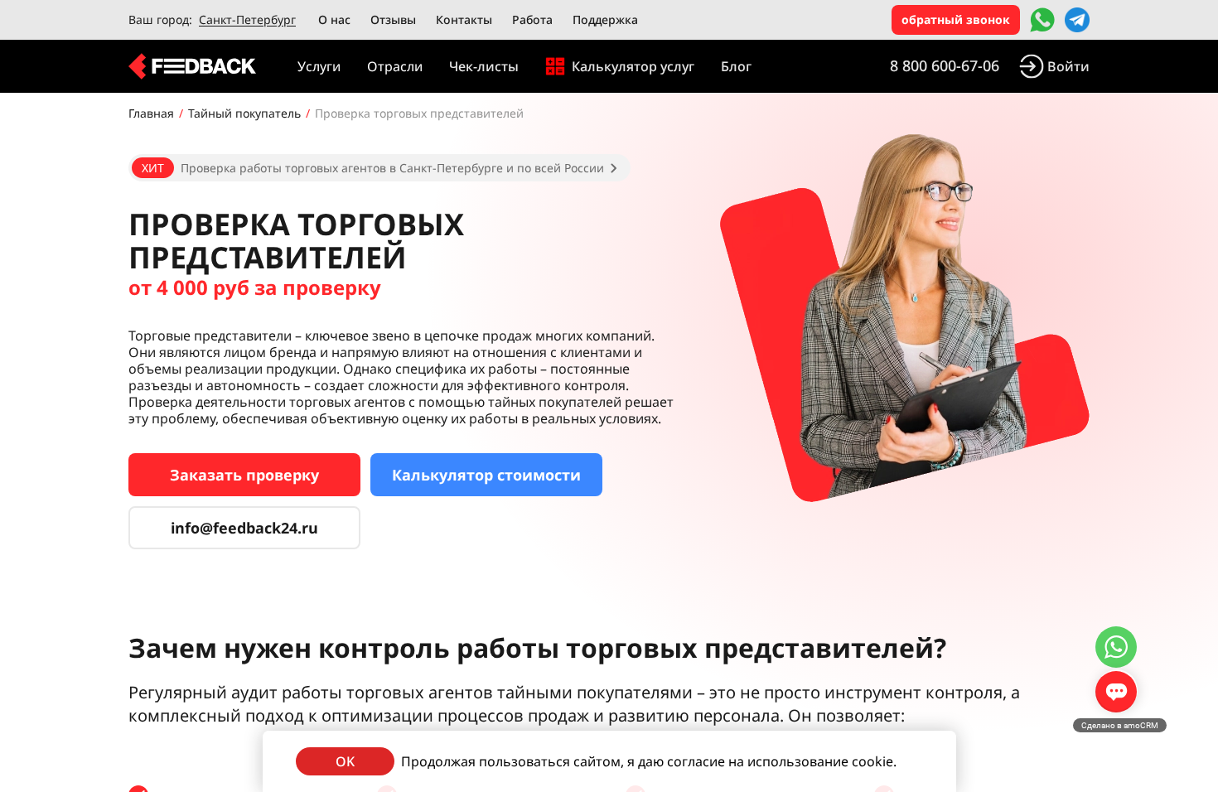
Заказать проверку (244, 475)
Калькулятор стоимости (486, 475)
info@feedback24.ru (244, 528)
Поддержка (605, 19)
